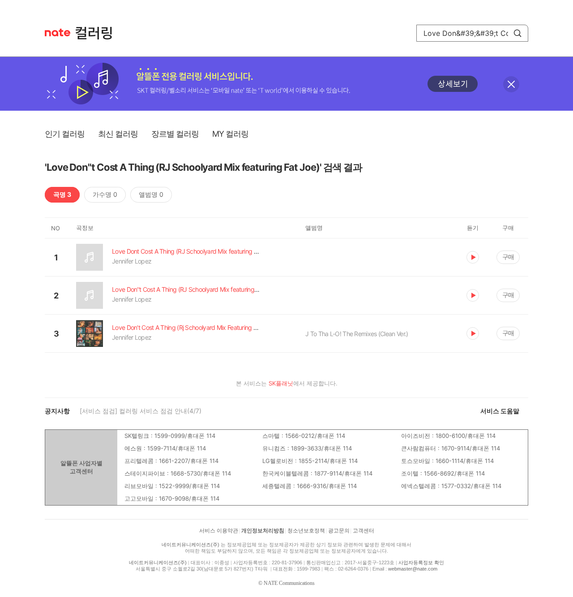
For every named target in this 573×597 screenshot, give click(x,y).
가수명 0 (105, 194)
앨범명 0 (151, 194)
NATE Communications (289, 583)
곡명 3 (62, 194)
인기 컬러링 (65, 133)
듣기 (472, 257)
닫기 (511, 84)
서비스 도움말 (499, 411)
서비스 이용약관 (218, 531)
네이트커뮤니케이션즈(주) (190, 544)
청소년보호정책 (306, 531)
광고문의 (339, 531)
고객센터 (363, 531)
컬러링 (98, 33)
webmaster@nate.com (412, 568)
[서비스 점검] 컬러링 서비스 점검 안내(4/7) (140, 411)
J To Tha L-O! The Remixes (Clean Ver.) (356, 333)
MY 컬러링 (230, 133)
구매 (508, 256)
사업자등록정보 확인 (421, 562)
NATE (57, 32)
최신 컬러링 (118, 133)
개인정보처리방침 (262, 531)
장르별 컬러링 (175, 133)
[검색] (517, 33)
